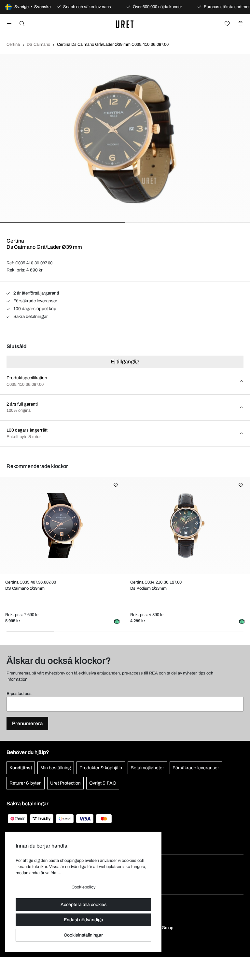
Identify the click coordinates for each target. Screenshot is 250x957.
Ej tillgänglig (125, 361)
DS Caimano (38, 44)
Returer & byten (25, 783)
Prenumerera (27, 723)
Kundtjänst (20, 767)
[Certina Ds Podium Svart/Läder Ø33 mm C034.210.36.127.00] (187, 525)
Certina (13, 44)
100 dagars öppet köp (34, 308)
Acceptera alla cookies (83, 904)
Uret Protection (65, 783)
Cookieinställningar (83, 935)
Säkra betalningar (30, 316)
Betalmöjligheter (147, 767)
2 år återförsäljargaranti (35, 293)
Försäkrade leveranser (34, 300)
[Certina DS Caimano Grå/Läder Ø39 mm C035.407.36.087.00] (62, 525)
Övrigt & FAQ (102, 783)
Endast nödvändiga (83, 919)
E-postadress (19, 693)
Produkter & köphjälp (100, 767)
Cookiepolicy (83, 887)
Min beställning (55, 767)
